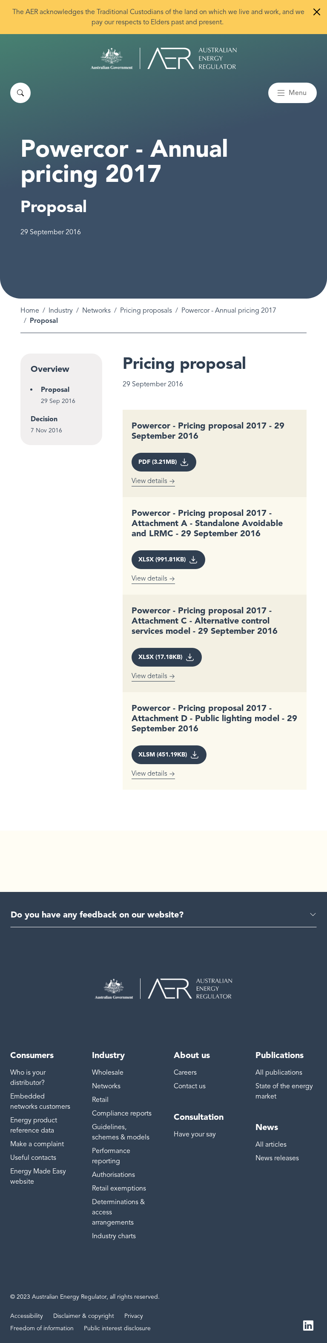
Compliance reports (122, 1113)
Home (29, 310)
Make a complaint (37, 1144)
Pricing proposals (146, 310)
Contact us (190, 1086)
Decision (44, 419)
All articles (271, 1144)
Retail (100, 1100)
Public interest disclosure (117, 1328)
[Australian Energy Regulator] (164, 58)
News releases (277, 1158)
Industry (61, 310)
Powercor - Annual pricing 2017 (228, 310)
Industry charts (114, 1236)
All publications (278, 1072)
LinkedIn (308, 1325)
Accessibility (26, 1316)
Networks (96, 310)
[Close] (317, 12)
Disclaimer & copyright (83, 1316)
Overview (50, 369)
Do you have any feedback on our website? (97, 914)
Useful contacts (33, 1157)
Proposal (55, 389)
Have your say (195, 1134)
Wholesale (107, 1072)
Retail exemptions (119, 1188)
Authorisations (113, 1174)
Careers (185, 1072)
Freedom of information (42, 1328)
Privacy (133, 1316)
